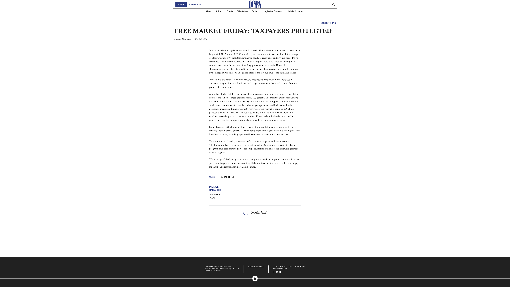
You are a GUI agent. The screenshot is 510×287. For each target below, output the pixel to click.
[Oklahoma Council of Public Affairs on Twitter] (277, 272)
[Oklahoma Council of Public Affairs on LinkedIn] (280, 272)
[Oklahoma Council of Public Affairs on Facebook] (274, 272)
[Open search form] (333, 4)
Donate (181, 4)
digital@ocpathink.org (256, 266)
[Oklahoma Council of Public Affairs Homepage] (255, 4)
